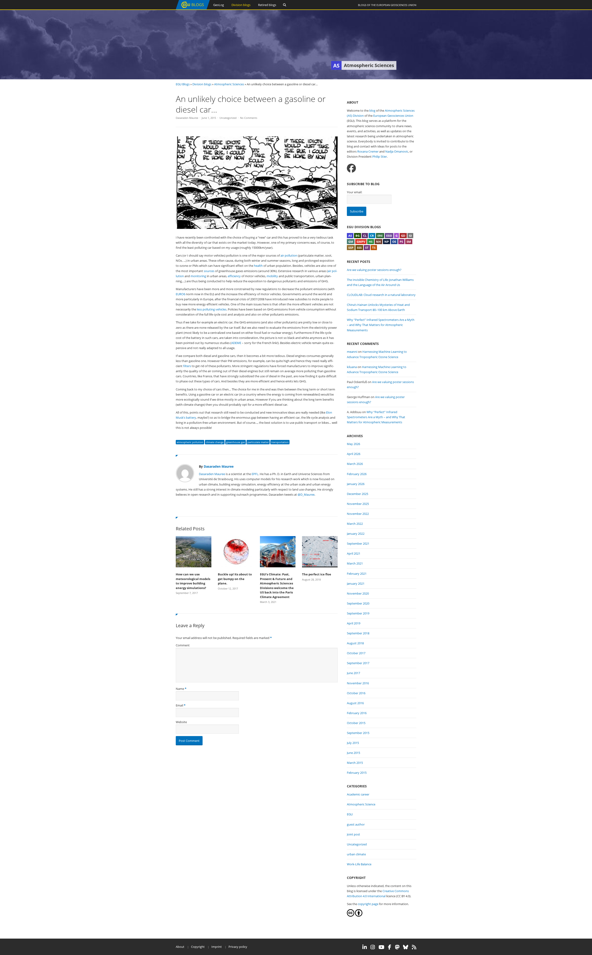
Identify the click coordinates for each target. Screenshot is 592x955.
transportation (280, 442)
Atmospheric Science (361, 804)
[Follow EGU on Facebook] (389, 947)
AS (350, 235)
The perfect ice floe (316, 574)
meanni (352, 352)
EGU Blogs (183, 84)
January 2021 (355, 583)
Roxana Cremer (368, 151)
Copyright (198, 947)
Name (180, 689)
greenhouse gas (235, 442)
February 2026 (357, 474)
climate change (215, 442)
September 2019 (358, 613)
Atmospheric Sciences (229, 84)
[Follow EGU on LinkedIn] (364, 947)
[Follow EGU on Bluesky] (405, 947)
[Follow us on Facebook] (351, 168)
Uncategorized (228, 118)
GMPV (361, 242)
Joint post (353, 834)
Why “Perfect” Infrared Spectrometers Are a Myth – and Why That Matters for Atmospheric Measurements (380, 325)
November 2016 (358, 683)
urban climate (356, 854)
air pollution (289, 255)
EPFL (255, 474)
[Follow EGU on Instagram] (372, 947)
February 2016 (357, 713)
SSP (350, 248)
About (180, 947)
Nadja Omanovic (396, 151)
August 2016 (355, 703)
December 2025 (357, 494)
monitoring (198, 276)
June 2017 (353, 673)
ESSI (389, 235)
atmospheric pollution (190, 442)
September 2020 (358, 603)
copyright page (368, 904)
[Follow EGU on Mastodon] (397, 947)
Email (179, 705)
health (258, 266)
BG (357, 235)
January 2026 (355, 484)
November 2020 (358, 593)
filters (187, 366)
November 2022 (358, 514)
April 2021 (353, 553)
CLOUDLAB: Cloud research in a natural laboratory (381, 295)
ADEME (236, 343)
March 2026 (355, 464)
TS (374, 248)
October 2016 (356, 693)
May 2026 (353, 444)
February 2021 (357, 573)
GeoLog (218, 5)
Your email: (354, 192)
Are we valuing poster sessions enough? (374, 270)
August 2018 (355, 643)
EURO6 (180, 294)
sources (209, 271)
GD (403, 235)
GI (410, 235)
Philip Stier (379, 156)
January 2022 (355, 533)
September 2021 (358, 543)
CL (365, 235)
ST (367, 248)
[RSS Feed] (414, 947)
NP (386, 242)
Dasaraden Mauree (187, 118)
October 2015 (356, 723)
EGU (350, 814)
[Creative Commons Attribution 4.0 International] (350, 915)
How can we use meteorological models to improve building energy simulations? (193, 581)
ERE (380, 235)
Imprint (216, 947)
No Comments (248, 118)
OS (394, 242)
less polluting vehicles (211, 309)
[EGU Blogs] (193, 8)
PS (401, 242)
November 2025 (358, 504)
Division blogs (240, 5)
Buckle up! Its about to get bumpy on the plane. (235, 578)
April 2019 (353, 623)
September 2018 (358, 633)
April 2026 (353, 454)
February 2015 (357, 773)
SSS (359, 248)
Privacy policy (237, 947)
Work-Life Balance (359, 864)
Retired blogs (267, 5)
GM (350, 242)
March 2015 (355, 763)
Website (181, 722)
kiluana (352, 367)
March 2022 (355, 524)
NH (378, 242)
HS (371, 242)
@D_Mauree (306, 494)
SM (409, 242)
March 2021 (355, 563)
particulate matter (258, 442)
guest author (356, 824)
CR (372, 235)
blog (372, 110)
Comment (183, 645)
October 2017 (356, 653)
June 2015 (353, 753)
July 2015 (353, 743)
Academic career (358, 794)
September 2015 (358, 733)
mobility (272, 276)
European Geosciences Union (396, 5)
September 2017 (358, 663)
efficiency (234, 276)
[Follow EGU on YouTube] (381, 947)
